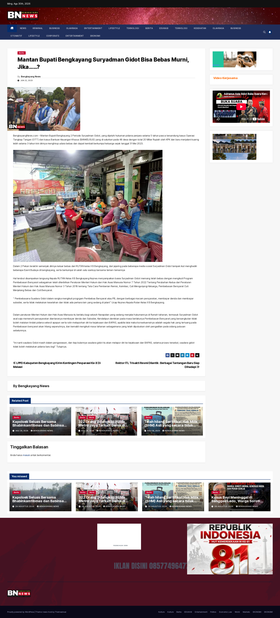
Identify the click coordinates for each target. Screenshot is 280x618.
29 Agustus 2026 (25, 506)
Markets (246, 612)
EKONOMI (95, 36)
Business (54, 28)
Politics (213, 612)
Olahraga (72, 28)
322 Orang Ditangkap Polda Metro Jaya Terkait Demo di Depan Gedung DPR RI (101, 425)
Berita (149, 28)
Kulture (161, 612)
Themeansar (60, 612)
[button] (264, 32)
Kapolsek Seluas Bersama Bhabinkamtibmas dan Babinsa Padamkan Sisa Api (38, 425)
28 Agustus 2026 (91, 506)
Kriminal (38, 28)
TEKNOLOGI (132, 28)
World (91, 417)
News (23, 28)
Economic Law (225, 612)
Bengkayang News (31, 76)
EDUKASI (163, 28)
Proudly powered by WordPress (21, 612)
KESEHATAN (200, 28)
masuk (26, 455)
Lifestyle (114, 28)
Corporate (52, 36)
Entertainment (93, 28)
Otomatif (16, 36)
